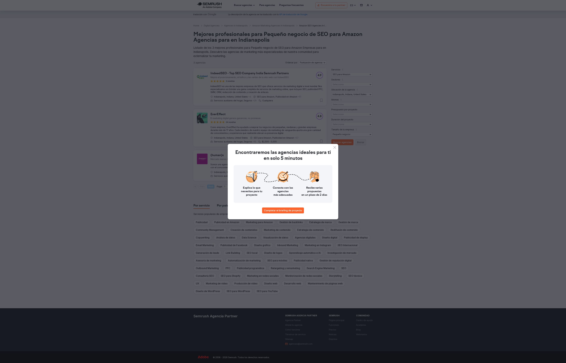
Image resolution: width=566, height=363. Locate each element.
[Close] (334, 147)
